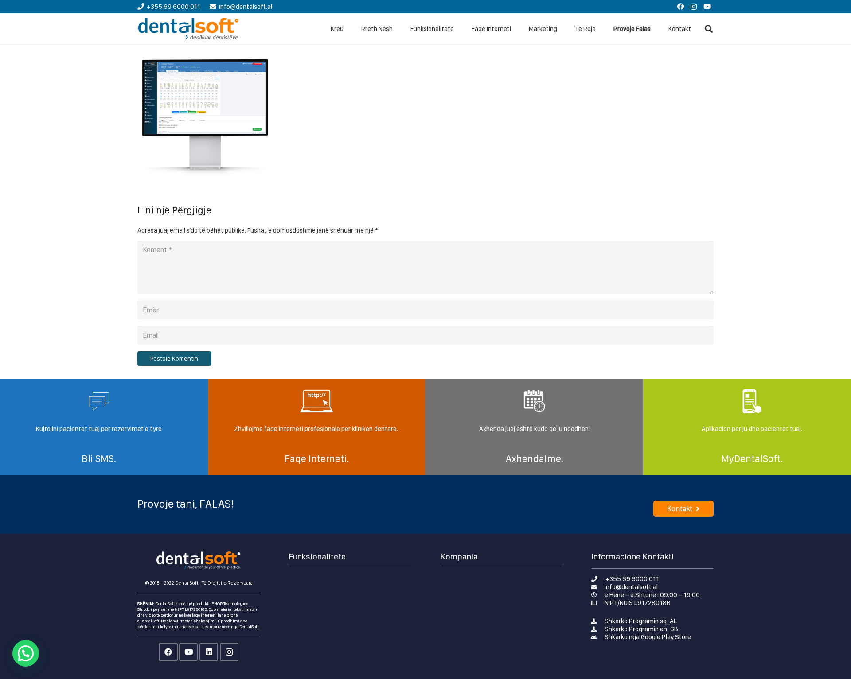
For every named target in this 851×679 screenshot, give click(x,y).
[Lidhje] (188, 29)
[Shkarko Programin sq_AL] (598, 621)
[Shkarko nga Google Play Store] (598, 637)
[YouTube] (707, 6)
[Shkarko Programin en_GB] (598, 629)
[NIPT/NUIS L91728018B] (598, 603)
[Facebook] (680, 6)
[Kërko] (709, 28)
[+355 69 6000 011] (598, 579)
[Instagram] (693, 6)
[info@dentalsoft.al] (598, 587)
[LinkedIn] (209, 652)
